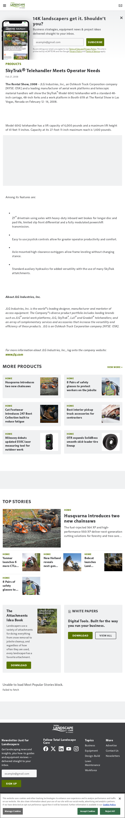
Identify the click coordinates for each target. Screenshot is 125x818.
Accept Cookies (87, 811)
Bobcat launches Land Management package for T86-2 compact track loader (93, 562)
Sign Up (11, 783)
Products (13, 64)
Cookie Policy (109, 804)
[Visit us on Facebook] (45, 748)
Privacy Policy (76, 51)
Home (8, 378)
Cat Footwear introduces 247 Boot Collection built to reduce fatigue (18, 415)
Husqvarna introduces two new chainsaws (19, 384)
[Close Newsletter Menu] (121, 18)
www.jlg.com (14, 354)
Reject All (110, 811)
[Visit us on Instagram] (76, 748)
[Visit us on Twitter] (53, 748)
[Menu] (5, 5)
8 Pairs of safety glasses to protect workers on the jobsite (82, 386)
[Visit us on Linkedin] (61, 748)
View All (105, 635)
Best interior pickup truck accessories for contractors (80, 413)
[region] (62, 805)
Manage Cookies (13, 811)
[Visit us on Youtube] (68, 748)
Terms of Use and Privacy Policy (82, 49)
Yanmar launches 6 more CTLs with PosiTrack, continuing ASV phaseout (10, 562)
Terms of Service (93, 51)
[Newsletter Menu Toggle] (120, 5)
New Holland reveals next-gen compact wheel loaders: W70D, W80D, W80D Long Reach (52, 562)
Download (19, 665)
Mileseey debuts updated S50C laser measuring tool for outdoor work (18, 443)
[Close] (119, 798)
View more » (115, 367)
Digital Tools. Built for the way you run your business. (93, 623)
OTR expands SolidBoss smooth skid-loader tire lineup (82, 441)
